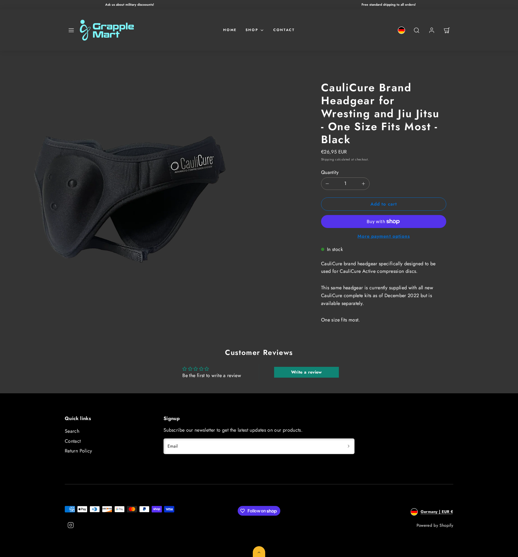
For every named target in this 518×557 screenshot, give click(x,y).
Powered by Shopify (435, 525)
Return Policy (78, 450)
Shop (252, 29)
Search (72, 431)
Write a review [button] (306, 372)
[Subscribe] (349, 446)
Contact (284, 29)
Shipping (327, 159)
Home (230, 29)
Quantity (330, 172)
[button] (71, 30)
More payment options (383, 236)
